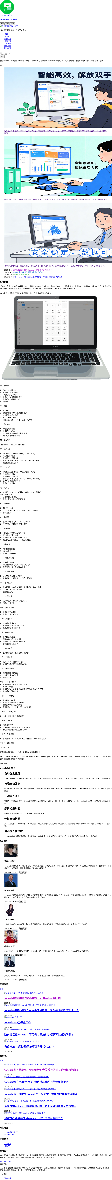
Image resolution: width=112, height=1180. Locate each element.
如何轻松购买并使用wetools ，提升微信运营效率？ (32, 270)
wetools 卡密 (9, 1134)
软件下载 (7, 39)
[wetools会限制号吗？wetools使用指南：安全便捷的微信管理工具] (29, 1005)
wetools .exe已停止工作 (17, 1022)
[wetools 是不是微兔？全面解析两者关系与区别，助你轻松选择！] (30, 1065)
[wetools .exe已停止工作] (14, 1017)
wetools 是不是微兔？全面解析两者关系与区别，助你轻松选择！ (41, 1069)
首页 (6, 34)
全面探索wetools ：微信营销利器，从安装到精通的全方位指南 (40, 1106)
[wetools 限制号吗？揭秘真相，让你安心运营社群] (23, 993)
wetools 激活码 (9, 1132)
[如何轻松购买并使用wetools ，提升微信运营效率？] (24, 1113)
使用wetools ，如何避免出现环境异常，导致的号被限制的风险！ (37, 277)
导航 (7, 24)
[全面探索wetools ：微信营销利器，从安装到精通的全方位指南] (29, 1101)
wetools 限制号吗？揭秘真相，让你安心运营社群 (32, 998)
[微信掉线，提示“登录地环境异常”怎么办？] (21, 1041)
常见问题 (7, 43)
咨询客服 (10, 1161)
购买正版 (3, 1161)
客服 (12, 24)
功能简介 (7, 36)
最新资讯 (7, 41)
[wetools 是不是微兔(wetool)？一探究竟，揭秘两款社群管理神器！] (30, 1089)
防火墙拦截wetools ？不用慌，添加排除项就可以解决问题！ (39, 1034)
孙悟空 (7, 1146)
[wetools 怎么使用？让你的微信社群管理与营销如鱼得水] (26, 1077)
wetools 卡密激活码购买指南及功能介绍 (28, 272)
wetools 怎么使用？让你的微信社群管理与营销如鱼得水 (36, 1081)
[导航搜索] (1, 52)
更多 (2, 989)
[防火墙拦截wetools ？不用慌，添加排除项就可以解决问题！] (28, 1029)
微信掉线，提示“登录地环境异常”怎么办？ (29, 1046)
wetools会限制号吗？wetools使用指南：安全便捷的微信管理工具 (41, 1010)
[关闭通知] (1, 65)
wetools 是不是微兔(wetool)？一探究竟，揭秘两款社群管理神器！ (42, 1094)
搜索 (2, 24)
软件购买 (7, 46)
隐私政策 (7, 48)
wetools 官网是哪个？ (21, 275)
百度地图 (7, 1178)
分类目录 (7, 1144)
